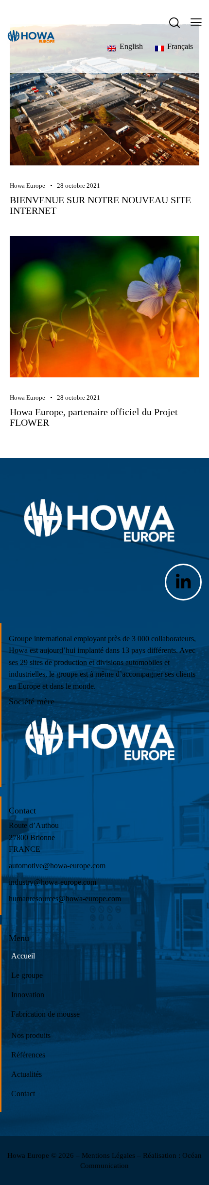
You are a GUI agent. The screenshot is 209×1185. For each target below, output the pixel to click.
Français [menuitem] (180, 46)
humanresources (33, 898)
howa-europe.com (77, 865)
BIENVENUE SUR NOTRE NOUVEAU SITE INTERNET (100, 205)
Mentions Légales (108, 1155)
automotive (26, 865)
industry (21, 882)
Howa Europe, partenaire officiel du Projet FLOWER (94, 417)
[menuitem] (138, 46)
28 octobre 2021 (78, 185)
